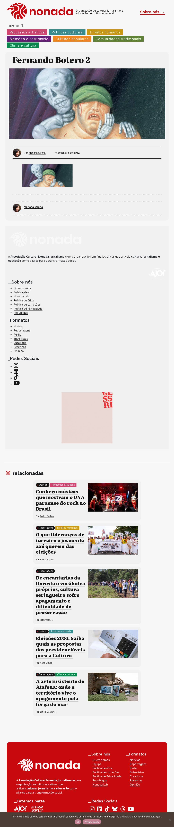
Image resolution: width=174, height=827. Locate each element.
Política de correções (27, 304)
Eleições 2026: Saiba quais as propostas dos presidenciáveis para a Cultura (60, 646)
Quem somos (22, 288)
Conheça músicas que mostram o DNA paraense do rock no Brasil (61, 500)
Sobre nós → (152, 12)
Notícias (135, 760)
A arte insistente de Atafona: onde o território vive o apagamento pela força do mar (60, 692)
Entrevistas (21, 339)
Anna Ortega (46, 662)
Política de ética (24, 300)
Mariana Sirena (37, 152)
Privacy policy (91, 822)
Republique (21, 313)
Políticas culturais (67, 32)
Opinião (19, 351)
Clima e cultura (23, 45)
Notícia (18, 326)
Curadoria (20, 343)
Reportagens (22, 330)
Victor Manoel (46, 619)
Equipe (96, 764)
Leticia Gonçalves (48, 711)
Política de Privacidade (28, 308)
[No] (169, 819)
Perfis (17, 334)
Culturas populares (72, 38)
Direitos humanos (105, 32)
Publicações (21, 292)
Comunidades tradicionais (118, 38)
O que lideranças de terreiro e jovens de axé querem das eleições (60, 543)
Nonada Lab (21, 296)
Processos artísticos (27, 32)
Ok (78, 822)
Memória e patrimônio (29, 38)
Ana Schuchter (47, 559)
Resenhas (20, 347)
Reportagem (46, 527)
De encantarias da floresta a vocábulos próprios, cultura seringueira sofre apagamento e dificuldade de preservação (60, 594)
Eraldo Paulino (47, 516)
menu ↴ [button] (16, 25)
